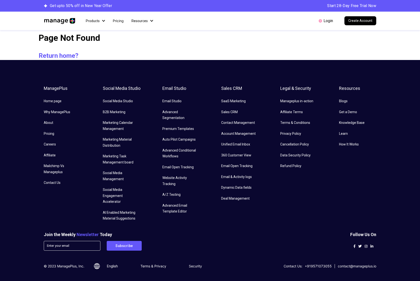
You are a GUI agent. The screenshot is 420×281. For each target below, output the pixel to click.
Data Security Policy (295, 155)
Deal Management (235, 198)
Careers (50, 144)
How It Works (349, 144)
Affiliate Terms (291, 112)
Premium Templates (178, 129)
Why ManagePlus (57, 112)
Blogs (343, 101)
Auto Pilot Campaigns (179, 139)
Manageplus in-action (296, 101)
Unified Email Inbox (235, 144)
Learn (343, 134)
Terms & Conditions (295, 123)
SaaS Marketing (233, 101)
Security (195, 266)
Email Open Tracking (178, 167)
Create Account (360, 21)
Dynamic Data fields (236, 187)
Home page (52, 101)
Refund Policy (290, 166)
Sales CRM (229, 112)
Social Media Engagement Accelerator (113, 196)
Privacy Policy (290, 134)
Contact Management (238, 123)
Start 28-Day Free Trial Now (351, 5)
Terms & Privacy (153, 266)
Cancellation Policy (294, 144)
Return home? (59, 55)
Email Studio (172, 101)
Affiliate (50, 155)
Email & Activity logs (236, 177)
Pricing (118, 21)
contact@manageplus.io (357, 266)
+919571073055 (318, 266)
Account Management (238, 134)
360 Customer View (236, 155)
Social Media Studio (118, 101)
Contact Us (52, 183)
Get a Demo (348, 112)
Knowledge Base (352, 123)
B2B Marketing (114, 112)
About (48, 123)
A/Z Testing (171, 194)
